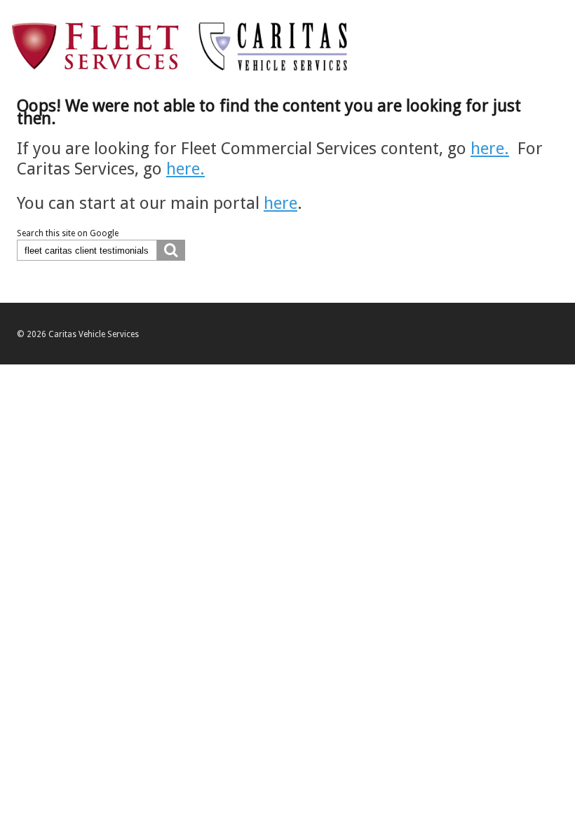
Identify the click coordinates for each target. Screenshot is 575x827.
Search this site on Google (68, 233)
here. (490, 148)
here (280, 203)
